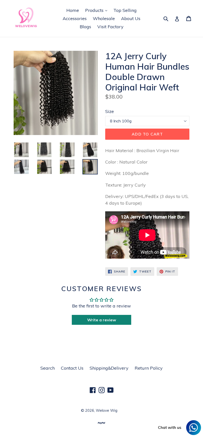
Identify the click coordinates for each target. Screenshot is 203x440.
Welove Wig (106, 410)
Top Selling (125, 10)
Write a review (101, 319)
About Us (130, 18)
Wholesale (104, 18)
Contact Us (72, 368)
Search (47, 368)
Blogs (85, 26)
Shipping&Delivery (109, 368)
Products (97, 10)
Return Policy (149, 368)
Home (72, 10)
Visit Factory (110, 26)
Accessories (75, 18)
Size (109, 111)
